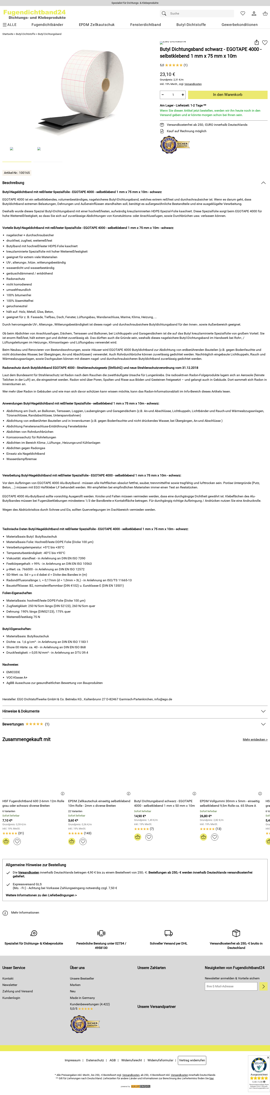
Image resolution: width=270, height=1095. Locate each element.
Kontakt (7, 978)
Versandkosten (193, 84)
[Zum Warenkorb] (265, 13)
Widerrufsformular (160, 1060)
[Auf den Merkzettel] (265, 42)
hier (211, 1078)
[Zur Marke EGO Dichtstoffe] (173, 42)
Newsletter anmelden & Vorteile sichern (232, 978)
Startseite (7, 33)
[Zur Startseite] (34, 14)
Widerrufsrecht (131, 1060)
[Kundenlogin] (254, 13)
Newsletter (9, 985)
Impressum (73, 1060)
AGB (113, 1060)
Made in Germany (82, 998)
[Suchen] (165, 13)
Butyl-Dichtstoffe (25, 33)
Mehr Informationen (25, 912)
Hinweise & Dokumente (21, 711)
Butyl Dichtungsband (49, 33)
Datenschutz (95, 1060)
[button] (256, 42)
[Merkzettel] (242, 13)
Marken (75, 985)
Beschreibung (13, 183)
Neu (73, 991)
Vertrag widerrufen (192, 1060)
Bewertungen (25, 724)
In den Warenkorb (227, 94)
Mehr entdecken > (255, 739)
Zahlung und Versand (17, 991)
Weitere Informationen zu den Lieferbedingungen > (41, 895)
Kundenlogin (11, 998)
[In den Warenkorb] (6, 841)
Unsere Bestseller (82, 978)
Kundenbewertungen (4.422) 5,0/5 (90, 1006)
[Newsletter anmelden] (263, 986)
